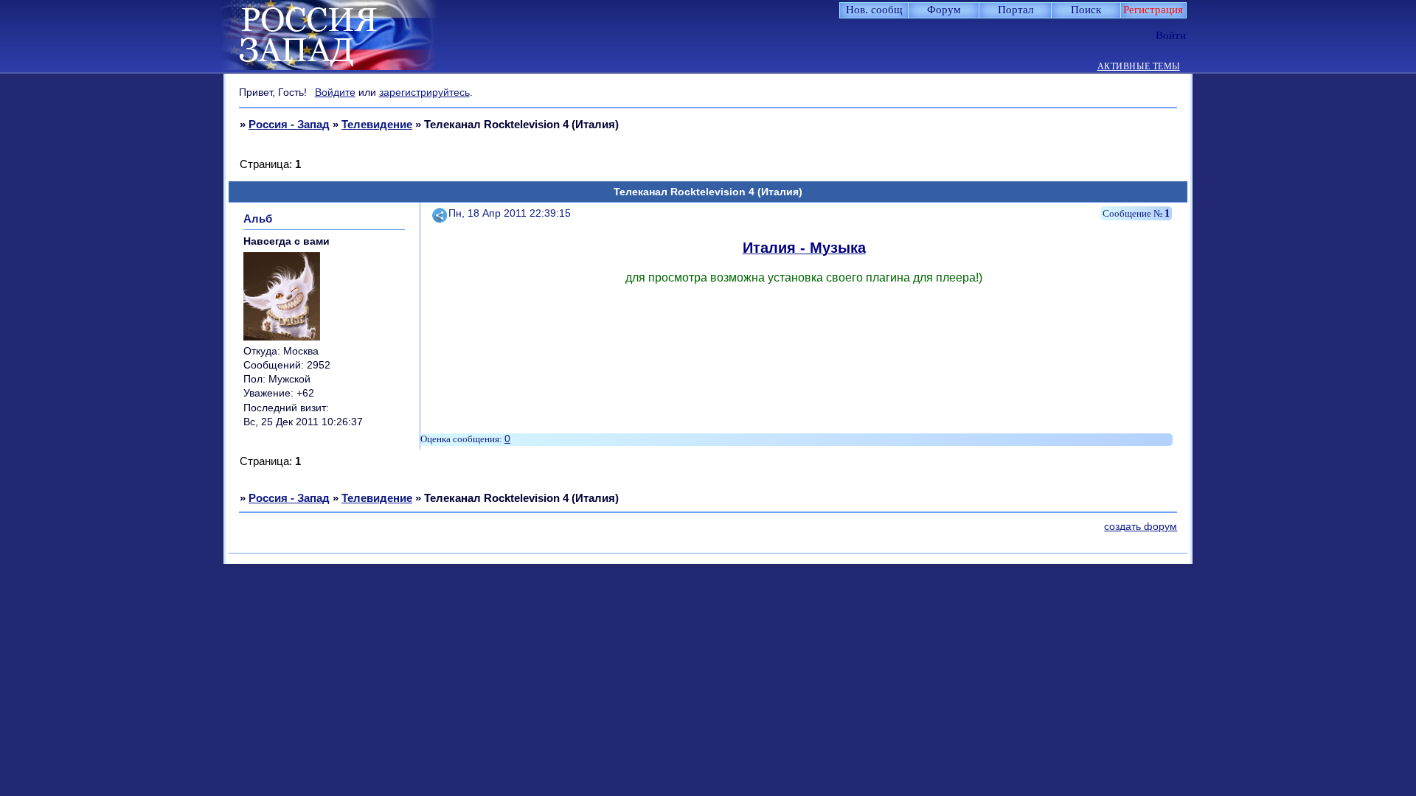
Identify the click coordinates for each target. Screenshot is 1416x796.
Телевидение (376, 124)
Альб (257, 218)
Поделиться (440, 213)
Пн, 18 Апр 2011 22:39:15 (509, 213)
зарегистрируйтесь (424, 92)
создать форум (1140, 526)
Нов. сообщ (874, 9)
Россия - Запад (289, 124)
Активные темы (1138, 66)
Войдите (335, 92)
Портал (1015, 9)
